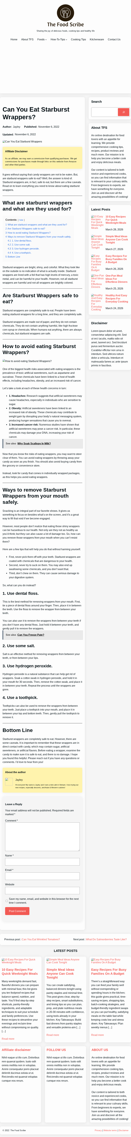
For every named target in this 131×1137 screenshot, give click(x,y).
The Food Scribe (18, 1130)
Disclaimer (123, 1130)
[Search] (123, 112)
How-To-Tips (58, 39)
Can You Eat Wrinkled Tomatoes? (41, 939)
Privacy (98, 1130)
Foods (41, 39)
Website (9, 884)
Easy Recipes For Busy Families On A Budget (116, 259)
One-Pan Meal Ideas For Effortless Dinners (116, 278)
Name (9, 855)
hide (21, 220)
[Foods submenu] (46, 39)
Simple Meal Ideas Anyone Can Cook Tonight (117, 239)
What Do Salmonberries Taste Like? (106, 939)
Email (9, 870)
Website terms (110, 1130)
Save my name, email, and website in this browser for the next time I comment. (44, 900)
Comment (11, 820)
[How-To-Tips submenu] (66, 39)
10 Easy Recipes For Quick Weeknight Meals (116, 219)
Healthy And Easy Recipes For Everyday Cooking (117, 298)
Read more (8, 1038)
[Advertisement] (65, 67)
